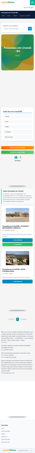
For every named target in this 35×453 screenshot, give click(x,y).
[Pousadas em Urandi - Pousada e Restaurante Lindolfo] (17, 221)
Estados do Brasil (5, 431)
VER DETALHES (18, 240)
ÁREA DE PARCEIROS (29, 7)
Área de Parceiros (5, 439)
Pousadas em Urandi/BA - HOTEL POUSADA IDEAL (13, 270)
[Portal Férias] (8, 3)
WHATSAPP (18, 244)
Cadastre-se (4, 436)
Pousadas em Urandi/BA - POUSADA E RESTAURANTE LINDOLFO (15, 227)
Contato (3, 434)
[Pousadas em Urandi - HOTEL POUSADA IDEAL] (17, 265)
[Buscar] (30, 28)
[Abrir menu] (32, 2)
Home (2, 428)
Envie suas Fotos (5, 442)
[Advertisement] (17, 89)
